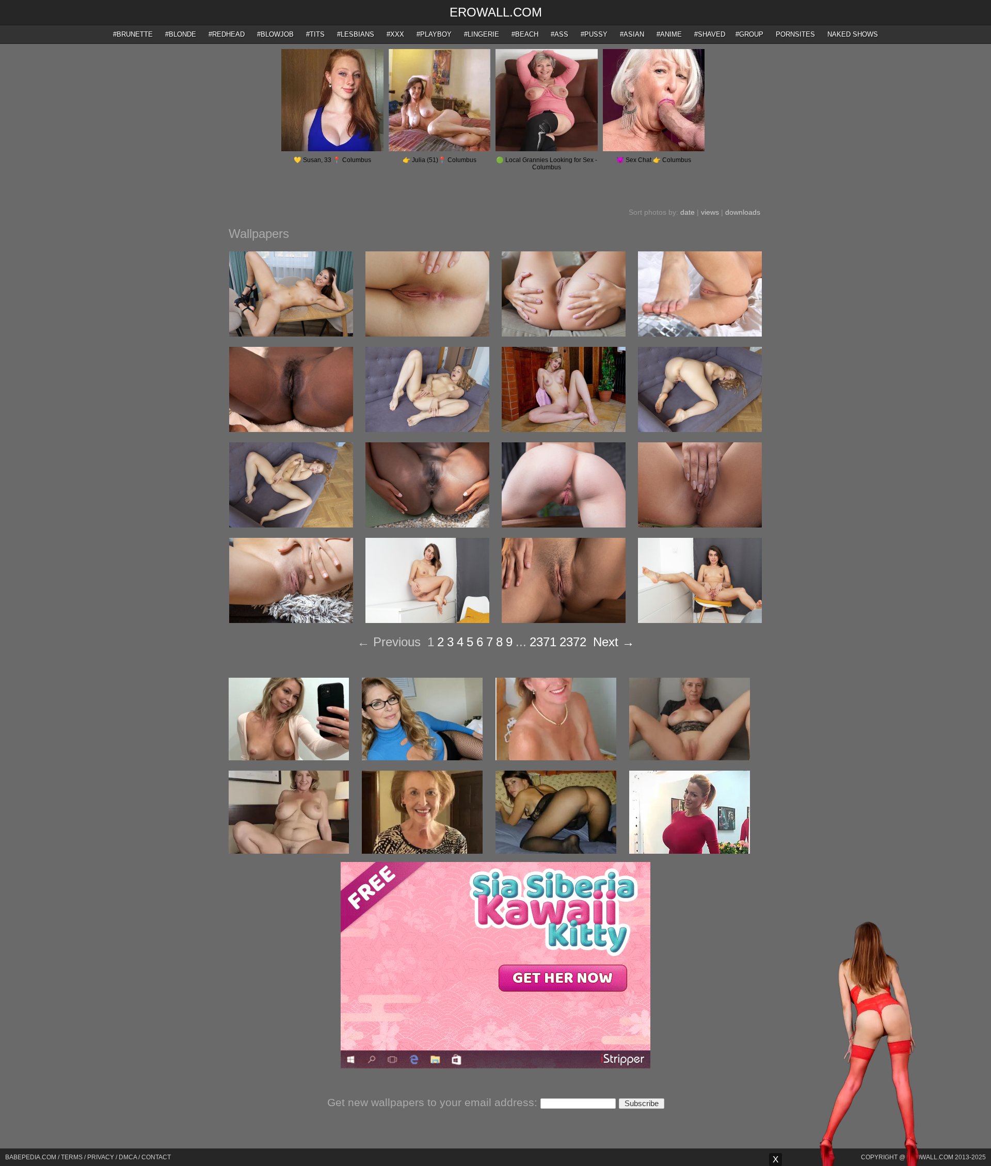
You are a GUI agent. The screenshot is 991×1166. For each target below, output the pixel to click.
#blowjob (275, 34)
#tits (315, 34)
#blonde (180, 34)
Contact (156, 1157)
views (710, 212)
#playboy (434, 34)
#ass (559, 34)
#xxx (395, 34)
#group (749, 34)
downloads (742, 212)
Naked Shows (852, 34)
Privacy (100, 1157)
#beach (525, 34)
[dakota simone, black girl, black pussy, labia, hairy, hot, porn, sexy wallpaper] (291, 429)
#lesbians (355, 34)
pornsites (795, 34)
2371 (543, 642)
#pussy (594, 34)
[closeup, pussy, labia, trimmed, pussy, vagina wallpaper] (564, 620)
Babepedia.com (30, 1157)
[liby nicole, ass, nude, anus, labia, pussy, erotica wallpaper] (564, 525)
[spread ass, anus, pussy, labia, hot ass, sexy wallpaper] (564, 334)
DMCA (128, 1157)
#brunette (133, 34)
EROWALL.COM (496, 12)
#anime (669, 34)
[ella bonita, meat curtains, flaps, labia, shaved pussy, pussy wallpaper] (291, 620)
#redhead (227, 34)
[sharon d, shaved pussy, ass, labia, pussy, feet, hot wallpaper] (700, 334)
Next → (613, 642)
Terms (72, 1157)
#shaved (709, 34)
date (687, 212)
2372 (573, 642)
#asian (632, 34)
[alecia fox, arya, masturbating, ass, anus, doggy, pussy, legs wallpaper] (700, 429)
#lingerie (481, 34)
